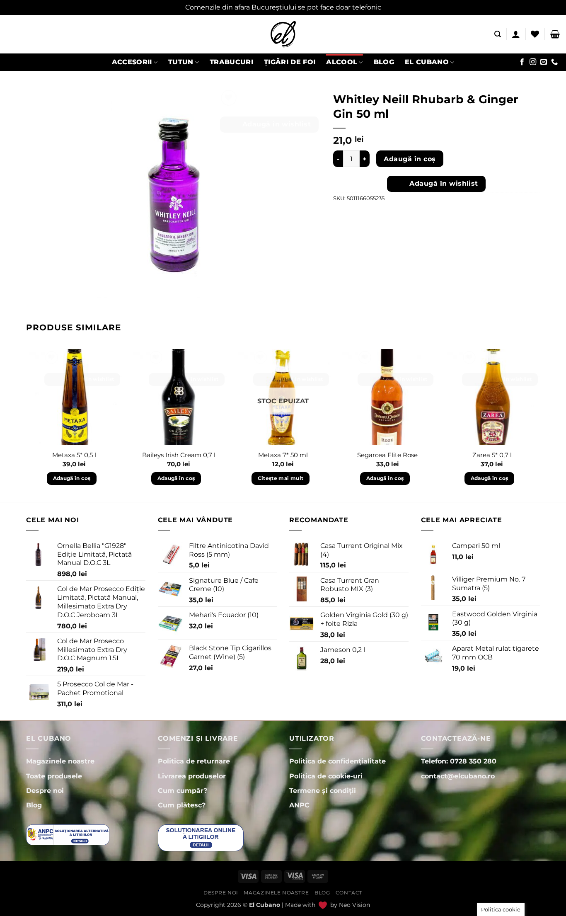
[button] (497, 34)
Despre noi (220, 892)
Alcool (341, 62)
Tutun (181, 62)
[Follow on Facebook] (522, 62)
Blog (384, 62)
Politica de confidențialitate (337, 761)
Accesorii (132, 62)
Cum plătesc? (182, 805)
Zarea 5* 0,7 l (492, 455)
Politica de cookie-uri (326, 776)
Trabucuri (231, 62)
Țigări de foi (289, 62)
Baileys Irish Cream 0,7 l (178, 455)
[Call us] (554, 62)
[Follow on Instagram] (533, 62)
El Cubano (427, 62)
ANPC (299, 805)
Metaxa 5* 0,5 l (74, 455)
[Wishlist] (535, 34)
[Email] (543, 62)
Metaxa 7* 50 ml (283, 455)
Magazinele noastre (276, 892)
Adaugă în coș (409, 159)
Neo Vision (354, 905)
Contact (349, 892)
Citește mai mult (281, 478)
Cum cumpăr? (182, 791)
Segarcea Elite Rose (387, 455)
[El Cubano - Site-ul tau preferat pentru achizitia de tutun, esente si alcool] (283, 34)
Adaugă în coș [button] (72, 478)
